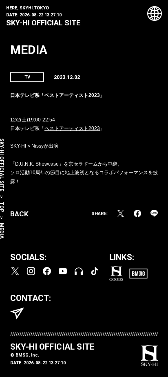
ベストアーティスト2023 (72, 128)
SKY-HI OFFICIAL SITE (43, 22)
